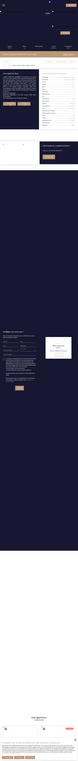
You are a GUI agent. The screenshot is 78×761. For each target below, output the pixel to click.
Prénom (5, 341)
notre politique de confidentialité (10, 753)
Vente (4, 65)
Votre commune (7, 350)
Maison (10, 65)
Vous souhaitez (23, 348)
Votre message (7, 354)
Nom (21, 341)
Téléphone (23, 345)
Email (4, 345)
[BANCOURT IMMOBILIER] (56, 5)
